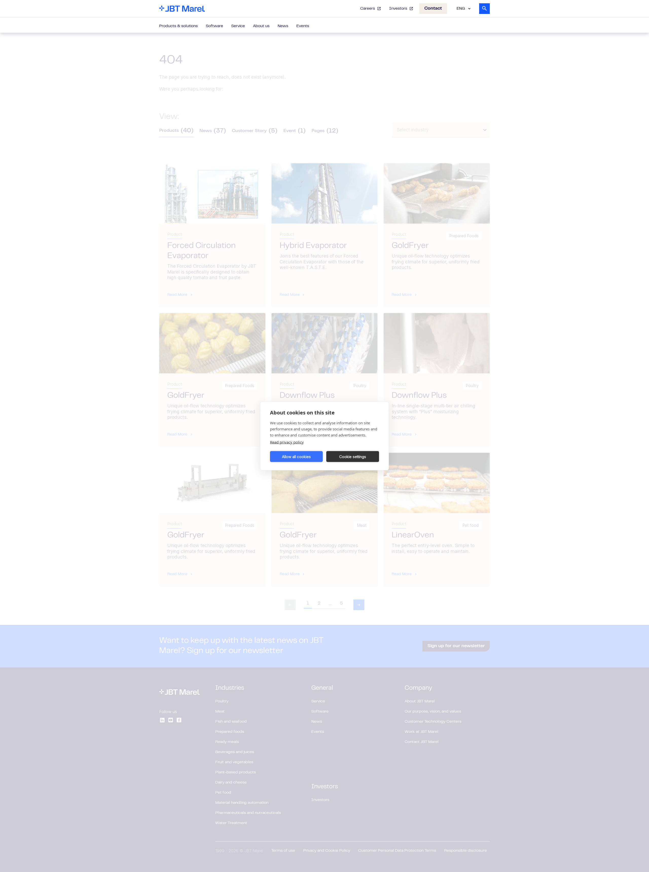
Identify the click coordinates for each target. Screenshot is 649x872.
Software (214, 26)
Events (302, 26)
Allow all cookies (296, 456)
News (283, 26)
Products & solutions (178, 26)
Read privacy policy (287, 442)
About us (261, 26)
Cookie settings (352, 456)
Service (238, 26)
